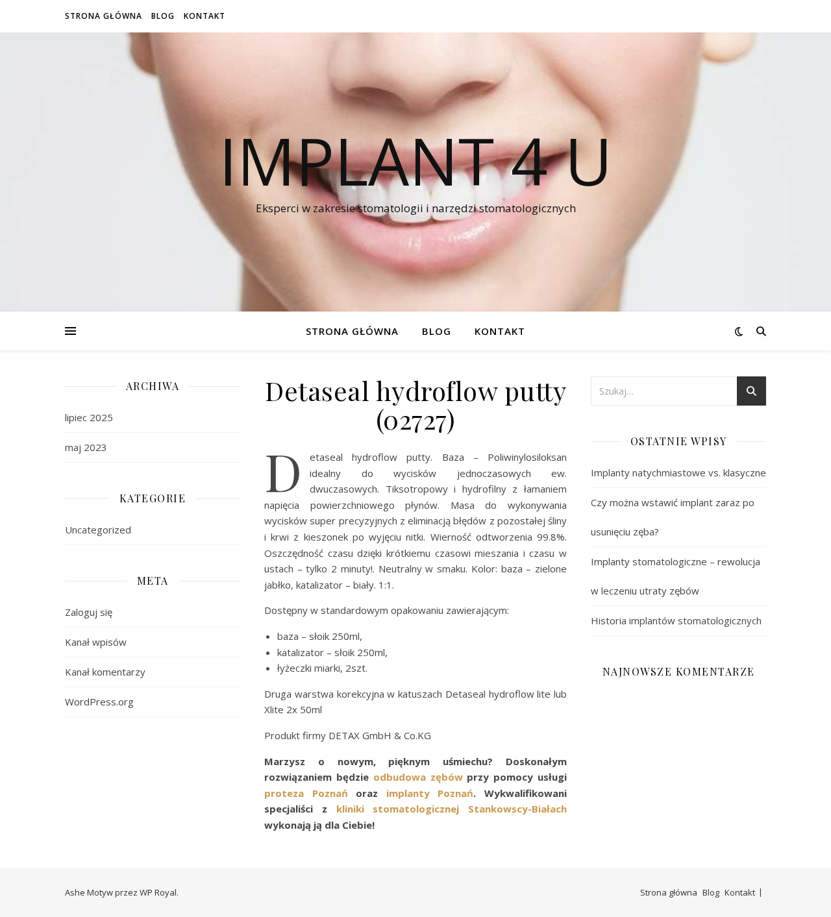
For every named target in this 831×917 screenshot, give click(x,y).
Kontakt (204, 15)
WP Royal (158, 892)
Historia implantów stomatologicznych (676, 620)
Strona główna (103, 15)
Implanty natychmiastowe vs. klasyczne (678, 472)
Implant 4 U (415, 160)
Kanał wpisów (96, 641)
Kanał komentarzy (105, 671)
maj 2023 (86, 447)
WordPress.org (99, 701)
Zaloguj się (88, 611)
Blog (163, 15)
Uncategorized (98, 529)
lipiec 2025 (89, 417)
